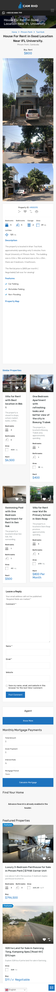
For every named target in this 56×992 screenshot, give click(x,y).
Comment (11, 604)
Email (9, 659)
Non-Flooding (14, 294)
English (12, 990)
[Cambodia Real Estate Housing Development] (28, 7)
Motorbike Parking (16, 289)
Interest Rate (10, 760)
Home (14, 32)
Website (9, 672)
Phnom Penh (26, 32)
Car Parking (13, 284)
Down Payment (11, 749)
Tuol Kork (40, 32)
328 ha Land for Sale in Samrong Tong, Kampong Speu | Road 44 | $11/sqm (24, 952)
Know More (28, 721)
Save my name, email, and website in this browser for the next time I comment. (27, 686)
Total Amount (10, 738)
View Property (28, 855)
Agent (28, 710)
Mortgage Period (12, 771)
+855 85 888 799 (14, 13)
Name (9, 646)
